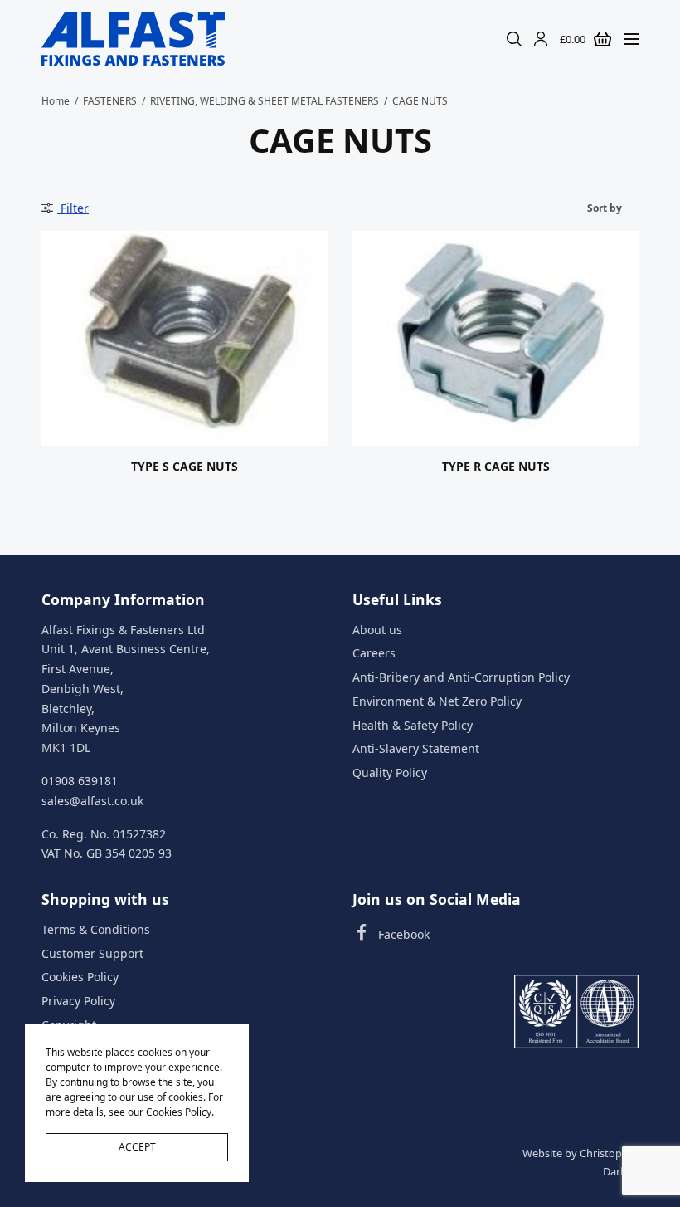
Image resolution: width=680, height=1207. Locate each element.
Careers (374, 654)
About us (377, 630)
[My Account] (540, 39)
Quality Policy (389, 773)
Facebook (404, 934)
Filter (73, 208)
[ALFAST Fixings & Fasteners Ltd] (133, 39)
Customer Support (92, 953)
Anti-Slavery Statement (415, 749)
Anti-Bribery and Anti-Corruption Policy (461, 677)
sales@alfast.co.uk (92, 801)
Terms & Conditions (95, 929)
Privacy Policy (78, 1001)
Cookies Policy (80, 977)
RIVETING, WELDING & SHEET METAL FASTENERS (264, 101)
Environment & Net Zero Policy (437, 701)
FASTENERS (110, 101)
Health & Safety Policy (412, 725)
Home (55, 101)
